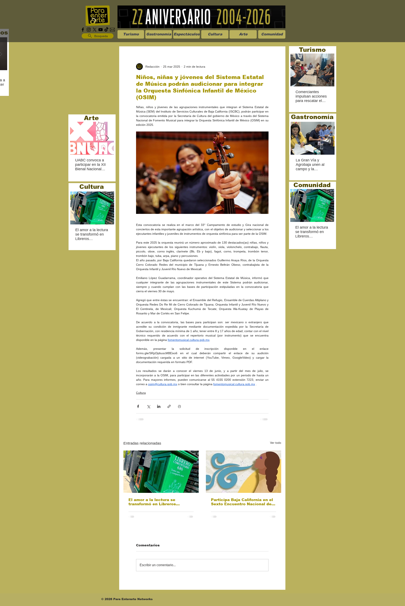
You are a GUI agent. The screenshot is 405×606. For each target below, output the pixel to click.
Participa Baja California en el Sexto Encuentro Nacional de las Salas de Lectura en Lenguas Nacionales (242, 502)
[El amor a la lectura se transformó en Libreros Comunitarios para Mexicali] (161, 471)
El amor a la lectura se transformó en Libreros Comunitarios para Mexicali (156, 502)
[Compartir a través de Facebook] (138, 406)
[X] (94, 29)
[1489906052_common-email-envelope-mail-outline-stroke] (112, 29)
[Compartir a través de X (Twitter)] (148, 406)
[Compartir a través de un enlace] (169, 406)
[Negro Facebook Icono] (82, 29)
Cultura (141, 392)
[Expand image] (202, 172)
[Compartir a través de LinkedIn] (159, 406)
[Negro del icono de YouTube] (100, 29)
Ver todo (275, 442)
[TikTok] (106, 29)
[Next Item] (107, 138)
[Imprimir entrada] (179, 406)
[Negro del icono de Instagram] (88, 29)
